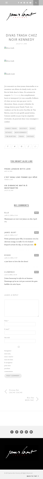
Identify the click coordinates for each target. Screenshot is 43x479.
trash (21, 136)
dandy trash (11, 128)
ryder (7, 255)
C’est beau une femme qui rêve (20, 177)
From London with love (17, 169)
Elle (6, 213)
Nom (6, 321)
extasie (9, 132)
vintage (30, 136)
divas (32, 128)
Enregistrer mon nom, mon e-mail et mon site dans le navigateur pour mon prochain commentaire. (8, 361)
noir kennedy (21, 132)
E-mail (7, 329)
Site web (7, 338)
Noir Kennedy (15, 95)
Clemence (9, 272)
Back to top (32, 476)
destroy (23, 128)
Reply (36, 212)
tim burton (11, 136)
